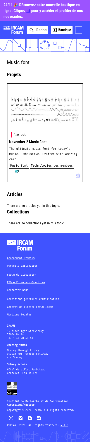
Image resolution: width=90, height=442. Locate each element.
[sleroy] (24, 174)
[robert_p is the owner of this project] (12, 174)
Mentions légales (19, 315)
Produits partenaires (22, 266)
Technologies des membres (52, 165)
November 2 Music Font (28, 141)
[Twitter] (20, 420)
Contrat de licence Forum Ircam (30, 307)
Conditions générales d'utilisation (33, 299)
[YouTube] (29, 420)
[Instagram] (11, 420)
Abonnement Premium (21, 258)
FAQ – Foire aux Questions (26, 282)
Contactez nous (17, 290)
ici (28, 10)
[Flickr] (39, 420)
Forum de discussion (21, 275)
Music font (19, 165)
